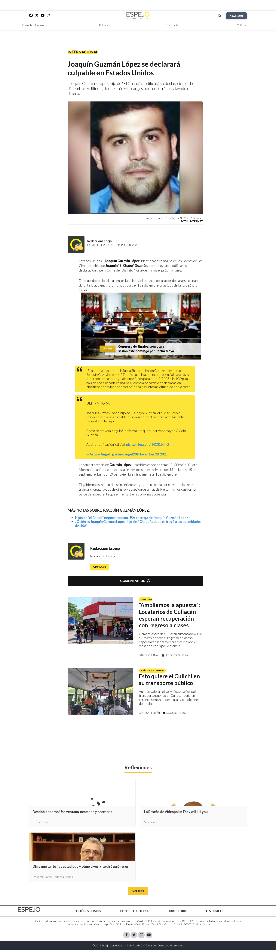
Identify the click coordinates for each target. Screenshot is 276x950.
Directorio (178, 911)
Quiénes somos (88, 911)
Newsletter (236, 15)
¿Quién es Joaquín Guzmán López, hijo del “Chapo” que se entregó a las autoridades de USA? (138, 524)
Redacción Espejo (105, 548)
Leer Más (107, 348)
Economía (172, 25)
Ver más (99, 567)
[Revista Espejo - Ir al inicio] (29, 909)
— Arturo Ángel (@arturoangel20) (112, 454)
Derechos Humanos (34, 25)
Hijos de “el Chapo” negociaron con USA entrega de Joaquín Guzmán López (131, 518)
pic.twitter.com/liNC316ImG (147, 444)
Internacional (83, 52)
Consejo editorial (135, 911)
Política (103, 25)
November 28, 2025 (152, 454)
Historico (214, 911)
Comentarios (132, 581)
